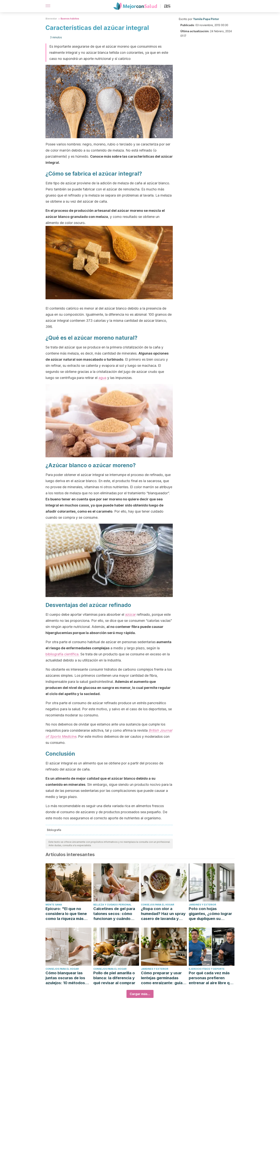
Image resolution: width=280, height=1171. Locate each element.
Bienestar (51, 18)
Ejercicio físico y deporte (207, 968)
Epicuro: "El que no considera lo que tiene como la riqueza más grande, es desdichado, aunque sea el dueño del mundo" (68, 913)
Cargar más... (140, 994)
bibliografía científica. (62, 654)
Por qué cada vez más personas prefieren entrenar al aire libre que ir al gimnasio (211, 978)
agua (102, 378)
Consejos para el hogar (157, 904)
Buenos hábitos (70, 18)
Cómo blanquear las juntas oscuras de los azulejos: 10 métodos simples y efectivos (65, 978)
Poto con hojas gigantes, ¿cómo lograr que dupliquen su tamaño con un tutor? (210, 913)
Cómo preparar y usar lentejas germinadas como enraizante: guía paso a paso (161, 978)
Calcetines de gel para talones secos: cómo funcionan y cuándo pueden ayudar (114, 913)
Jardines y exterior (202, 904)
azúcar (130, 614)
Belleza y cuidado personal (112, 904)
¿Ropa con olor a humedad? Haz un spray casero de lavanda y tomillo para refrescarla (163, 913)
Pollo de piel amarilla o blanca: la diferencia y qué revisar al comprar (114, 978)
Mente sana (54, 904)
